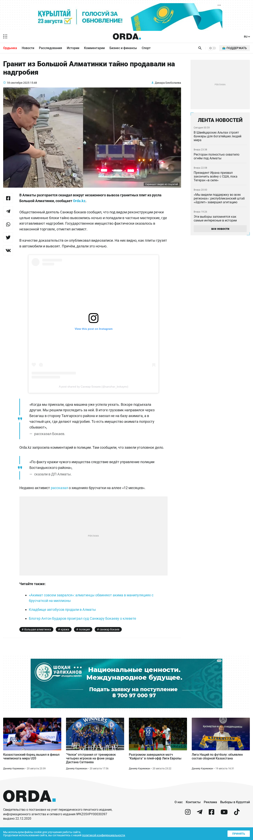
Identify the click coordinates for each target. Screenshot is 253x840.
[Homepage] (127, 36)
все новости (220, 229)
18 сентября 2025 (18, 82)
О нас (179, 802)
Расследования (50, 48)
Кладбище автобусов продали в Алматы (62, 609)
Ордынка (10, 48)
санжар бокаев (109, 629)
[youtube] (224, 813)
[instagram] (187, 813)
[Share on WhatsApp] (8, 224)
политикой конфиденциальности (103, 835)
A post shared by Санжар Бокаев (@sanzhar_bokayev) (93, 386)
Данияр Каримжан (14, 768)
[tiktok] (236, 813)
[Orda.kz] (29, 806)
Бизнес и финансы (123, 48)
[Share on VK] (8, 250)
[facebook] (211, 813)
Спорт (146, 48)
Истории (73, 48)
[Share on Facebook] (8, 198)
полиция (84, 629)
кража (65, 629)
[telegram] (199, 813)
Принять (238, 833)
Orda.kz (79, 201)
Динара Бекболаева (168, 82)
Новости (28, 48)
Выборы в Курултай (235, 802)
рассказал (59, 488)
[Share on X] (8, 237)
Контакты (193, 802)
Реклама (210, 802)
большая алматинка (37, 629)
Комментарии (94, 48)
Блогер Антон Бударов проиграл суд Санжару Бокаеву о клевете (82, 618)
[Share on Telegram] (8, 211)
